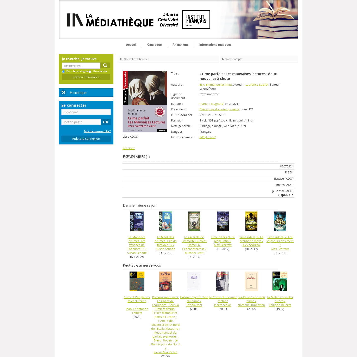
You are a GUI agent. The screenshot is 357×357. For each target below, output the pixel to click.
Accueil (131, 44)
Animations (181, 44)
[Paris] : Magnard (212, 104)
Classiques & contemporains (219, 109)
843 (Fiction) (208, 137)
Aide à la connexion (86, 138)
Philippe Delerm (280, 305)
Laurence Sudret (256, 85)
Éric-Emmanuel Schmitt (216, 85)
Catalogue (154, 44)
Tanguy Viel (194, 305)
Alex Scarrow (223, 245)
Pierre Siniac (222, 305)
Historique (78, 92)
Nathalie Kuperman (251, 305)
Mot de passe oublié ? (97, 131)
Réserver (129, 148)
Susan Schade (137, 253)
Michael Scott (194, 253)
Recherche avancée (86, 77)
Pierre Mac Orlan (165, 352)
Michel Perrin (137, 301)
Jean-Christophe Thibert (137, 311)
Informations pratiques (215, 44)
